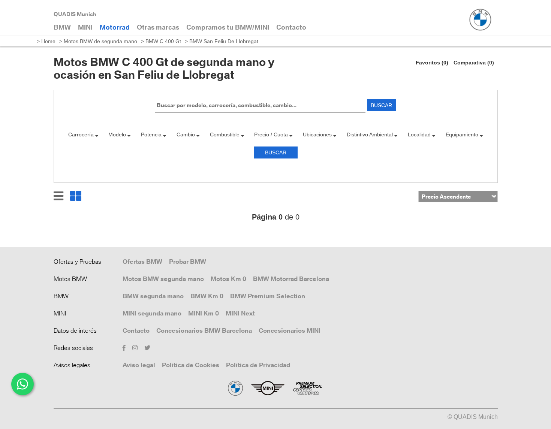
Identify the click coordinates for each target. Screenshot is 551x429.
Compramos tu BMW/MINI (227, 27)
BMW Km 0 (206, 296)
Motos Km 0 (228, 279)
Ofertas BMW (142, 261)
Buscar (381, 105)
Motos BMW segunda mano (163, 279)
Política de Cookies (190, 365)
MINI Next (240, 313)
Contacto (136, 330)
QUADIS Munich (75, 14)
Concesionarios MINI (289, 330)
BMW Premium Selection (267, 296)
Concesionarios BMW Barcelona (204, 330)
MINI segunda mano (152, 313)
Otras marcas (158, 27)
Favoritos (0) (432, 63)
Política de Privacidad (258, 365)
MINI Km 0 (203, 313)
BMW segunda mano (153, 296)
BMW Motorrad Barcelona (291, 279)
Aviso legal (139, 365)
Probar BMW (187, 261)
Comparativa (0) (474, 63)
